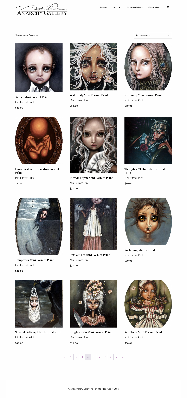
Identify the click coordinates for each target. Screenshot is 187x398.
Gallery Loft (154, 7)
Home (103, 7)
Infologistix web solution (108, 389)
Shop (114, 7)
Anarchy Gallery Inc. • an (87, 389)
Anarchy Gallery (135, 7)
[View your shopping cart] (167, 7)
